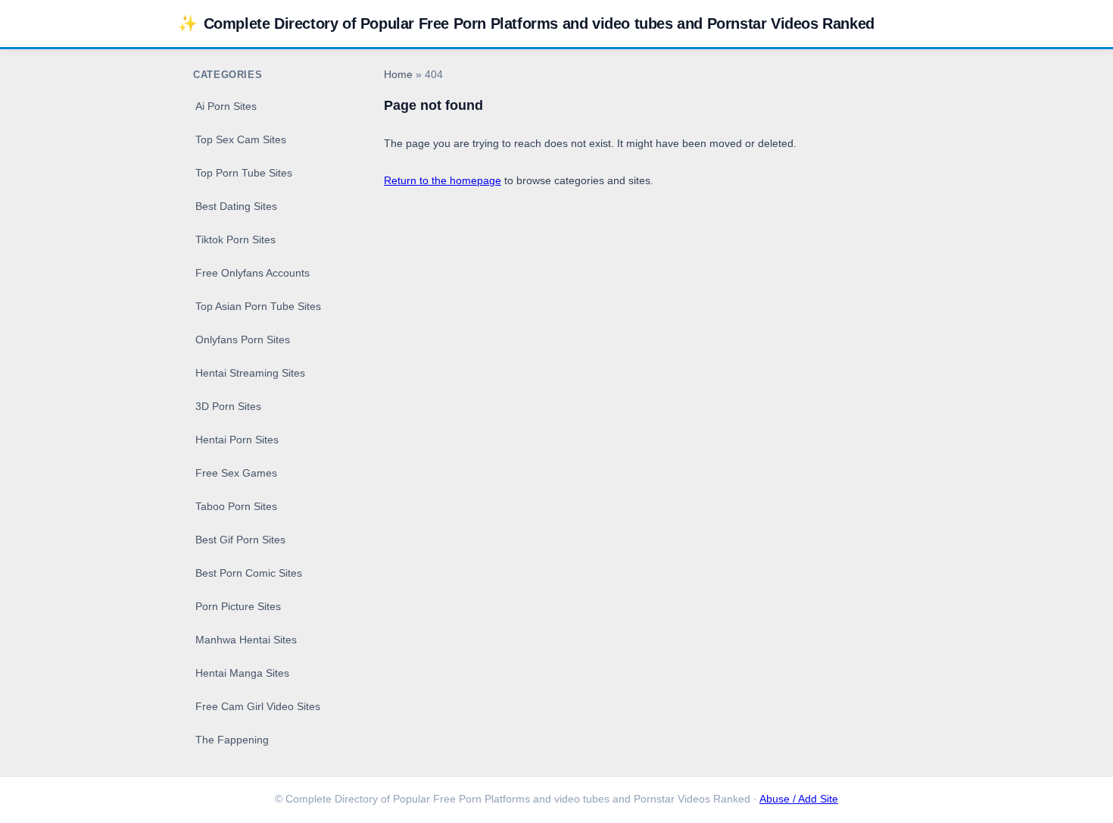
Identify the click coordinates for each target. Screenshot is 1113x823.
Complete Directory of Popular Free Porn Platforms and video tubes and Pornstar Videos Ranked (526, 23)
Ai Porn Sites (226, 106)
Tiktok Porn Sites (235, 239)
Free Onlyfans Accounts (252, 273)
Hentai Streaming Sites (250, 373)
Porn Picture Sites (238, 606)
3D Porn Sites (228, 406)
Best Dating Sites (236, 206)
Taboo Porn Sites (236, 506)
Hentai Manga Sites (242, 673)
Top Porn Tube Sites (243, 173)
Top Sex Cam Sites (240, 139)
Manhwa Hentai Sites (246, 640)
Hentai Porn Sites (237, 439)
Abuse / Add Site (798, 799)
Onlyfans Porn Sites (242, 339)
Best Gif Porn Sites (240, 540)
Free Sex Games (236, 473)
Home (398, 74)
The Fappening (232, 740)
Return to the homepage (442, 180)
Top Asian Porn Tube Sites (258, 306)
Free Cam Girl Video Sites (257, 706)
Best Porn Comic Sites (248, 573)
